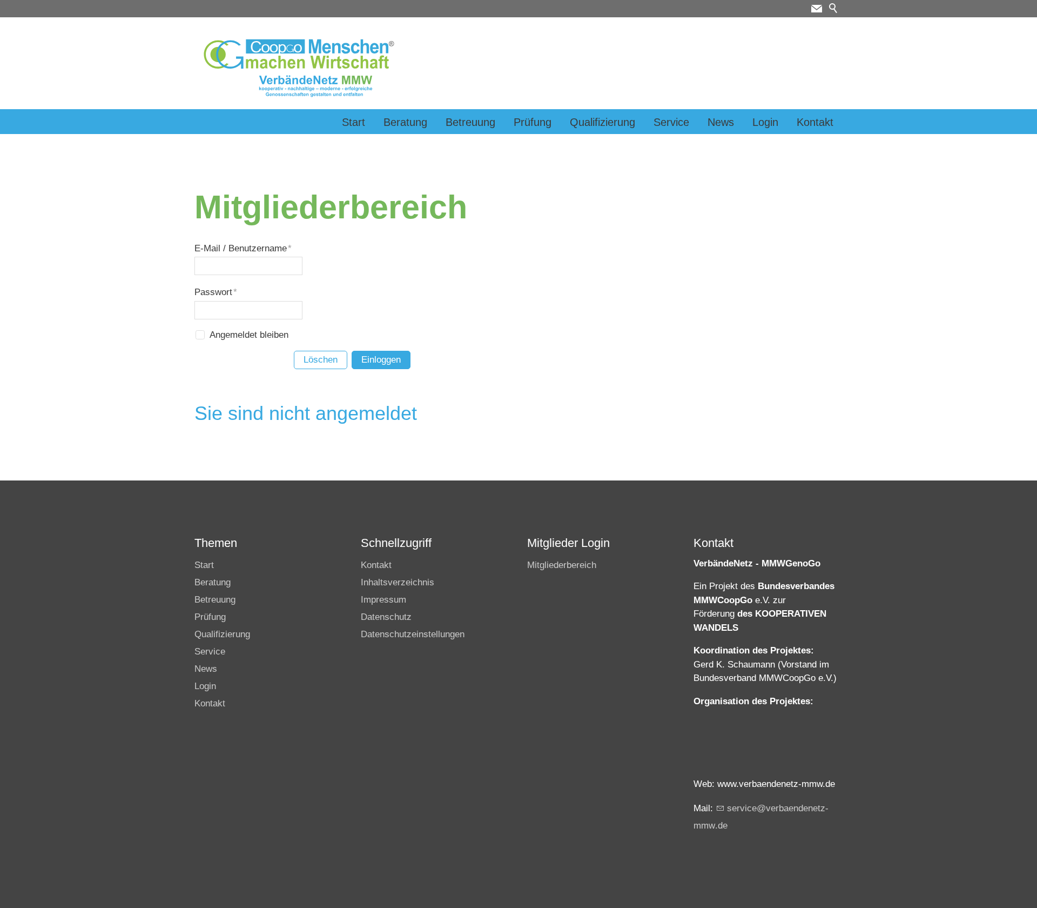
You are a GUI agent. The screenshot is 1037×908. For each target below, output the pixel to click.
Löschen (321, 360)
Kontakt (815, 122)
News (721, 122)
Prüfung (532, 122)
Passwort (215, 292)
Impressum (383, 600)
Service (671, 122)
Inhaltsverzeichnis (397, 582)
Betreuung (470, 122)
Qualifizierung (602, 122)
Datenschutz (386, 617)
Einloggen (381, 360)
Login (765, 122)
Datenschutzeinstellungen (412, 634)
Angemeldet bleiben (249, 335)
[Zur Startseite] (298, 68)
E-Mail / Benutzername (243, 248)
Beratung (405, 122)
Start (353, 122)
